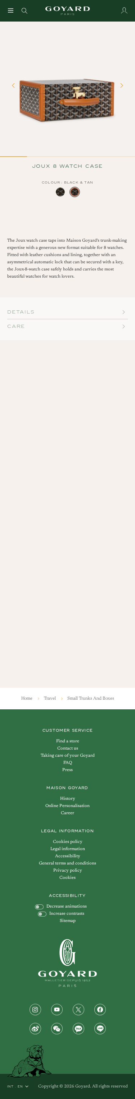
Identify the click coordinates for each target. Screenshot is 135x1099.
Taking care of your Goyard (68, 755)
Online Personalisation (67, 806)
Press (67, 770)
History (67, 799)
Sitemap (68, 921)
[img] (24, 10)
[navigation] (10, 10)
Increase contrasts (66, 914)
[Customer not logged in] (124, 10)
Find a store (67, 741)
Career (67, 813)
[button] (14, 89)
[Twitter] (78, 1009)
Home (27, 698)
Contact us (67, 748)
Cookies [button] (67, 878)
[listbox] (67, 192)
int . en (15, 1086)
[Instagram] (35, 1009)
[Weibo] (35, 1028)
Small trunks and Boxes (90, 698)
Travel (50, 698)
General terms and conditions (67, 863)
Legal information (67, 849)
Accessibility (67, 856)
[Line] (100, 1028)
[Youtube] (57, 1009)
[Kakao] (78, 1028)
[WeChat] (57, 1028)
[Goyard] (67, 963)
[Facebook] (100, 1009)
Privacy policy (67, 870)
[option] (60, 192)
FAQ (67, 763)
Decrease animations (66, 906)
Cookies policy (67, 842)
